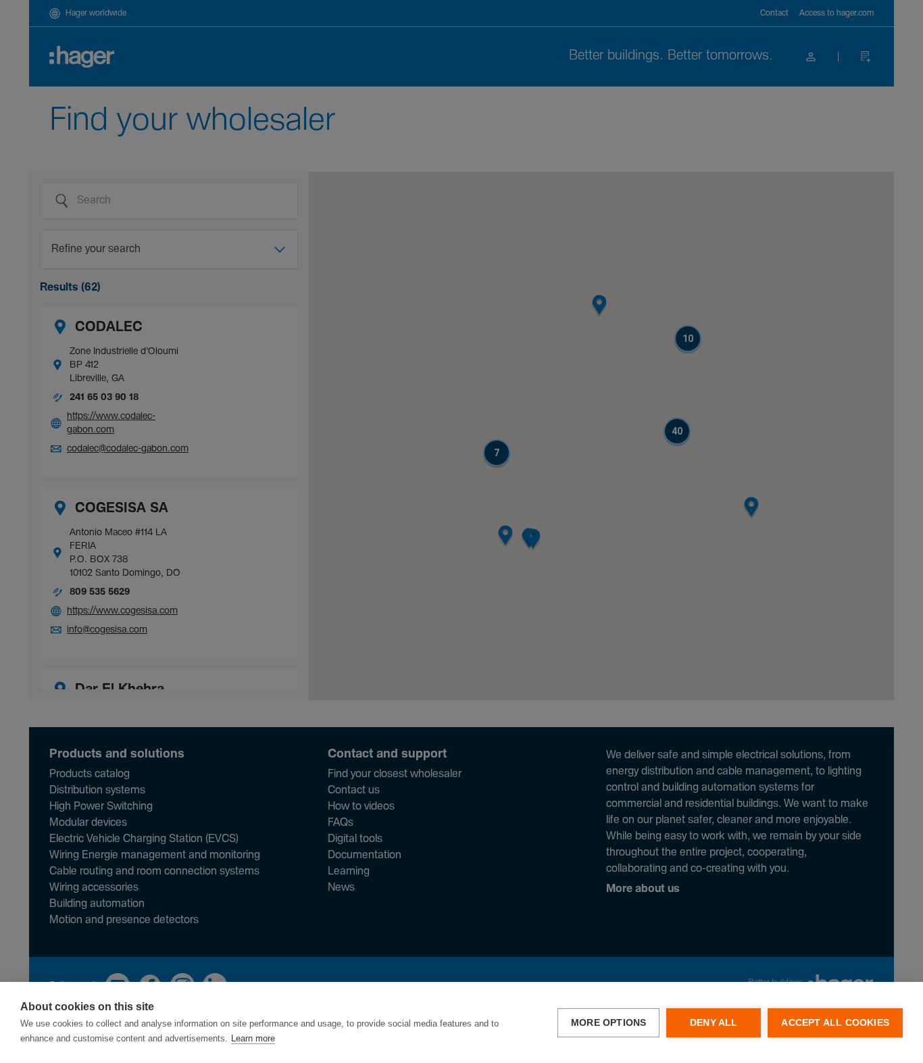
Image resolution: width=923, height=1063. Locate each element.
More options (608, 1023)
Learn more (253, 1038)
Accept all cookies (835, 1023)
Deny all (714, 1023)
